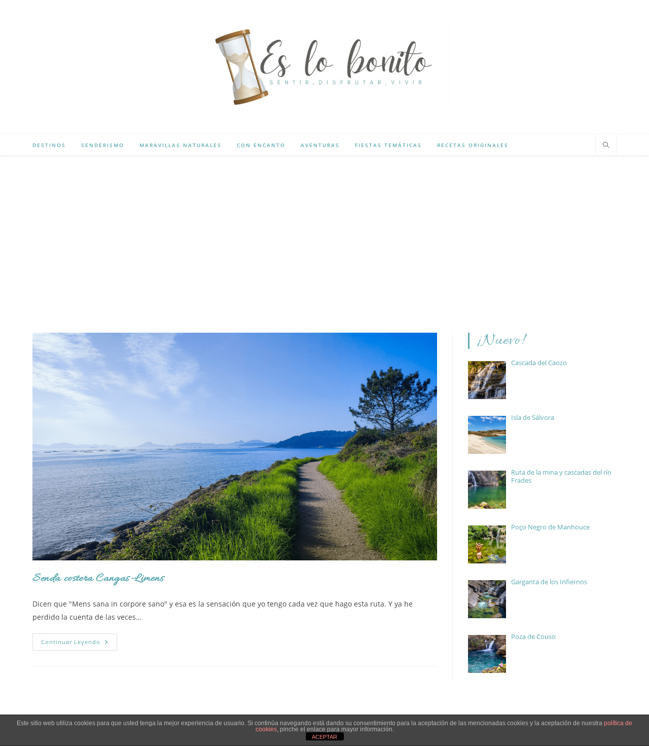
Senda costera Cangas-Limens (98, 578)
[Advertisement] (324, 231)
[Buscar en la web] (606, 145)
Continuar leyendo (79, 644)
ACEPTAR (324, 737)
